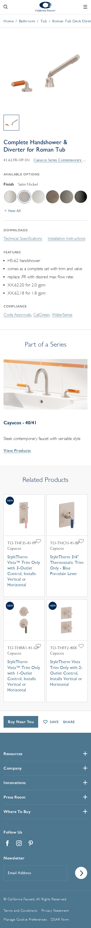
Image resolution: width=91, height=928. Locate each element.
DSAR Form (60, 919)
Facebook (7, 843)
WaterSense (62, 314)
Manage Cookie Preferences (25, 919)
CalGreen (41, 314)
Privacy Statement (55, 910)
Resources (13, 753)
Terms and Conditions (20, 910)
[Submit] (81, 873)
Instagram (19, 843)
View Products (17, 450)
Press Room (15, 797)
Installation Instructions (66, 238)
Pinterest (30, 843)
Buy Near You (21, 721)
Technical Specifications (23, 238)
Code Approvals (17, 314)
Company (13, 768)
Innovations (15, 782)
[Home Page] (45, 6)
